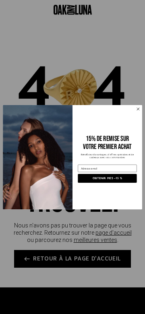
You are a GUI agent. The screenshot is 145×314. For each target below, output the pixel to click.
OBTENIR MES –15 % (107, 178)
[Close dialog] (138, 109)
